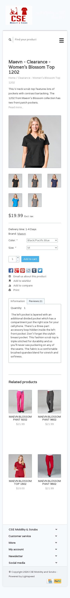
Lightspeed (28, 576)
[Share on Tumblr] (34, 270)
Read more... (16, 107)
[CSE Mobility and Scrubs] (19, 15)
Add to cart (30, 259)
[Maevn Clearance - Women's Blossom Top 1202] (35, 142)
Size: (12, 247)
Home (12, 77)
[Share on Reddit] (28, 270)
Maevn (22, 233)
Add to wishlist (22, 281)
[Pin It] (22, 270)
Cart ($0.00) (46, 13)
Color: (13, 240)
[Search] (10, 39)
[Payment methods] (50, 580)
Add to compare (23, 285)
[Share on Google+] (16, 270)
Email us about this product (29, 276)
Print (16, 290)
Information (18, 301)
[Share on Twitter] (40, 270)
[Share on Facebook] (11, 270)
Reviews (35, 301)
